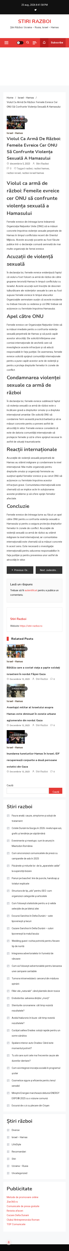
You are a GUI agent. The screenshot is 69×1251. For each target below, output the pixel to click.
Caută (10, 785)
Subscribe (57, 42)
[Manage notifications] (8, 1242)
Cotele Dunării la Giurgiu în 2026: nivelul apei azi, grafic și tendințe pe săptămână (37, 831)
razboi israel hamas (33, 173)
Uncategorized (19, 1173)
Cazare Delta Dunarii (18, 1215)
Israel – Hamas (19, 1137)
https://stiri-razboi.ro (31, 625)
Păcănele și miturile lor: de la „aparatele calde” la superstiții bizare (36, 868)
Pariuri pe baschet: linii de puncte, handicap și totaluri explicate (35, 881)
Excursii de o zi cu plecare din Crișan (30, 1105)
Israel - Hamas (15, 133)
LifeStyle (16, 1144)
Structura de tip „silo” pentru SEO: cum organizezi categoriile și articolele (32, 893)
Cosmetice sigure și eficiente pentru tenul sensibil (33, 1083)
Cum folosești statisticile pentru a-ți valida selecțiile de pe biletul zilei (34, 906)
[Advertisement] (34, 66)
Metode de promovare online (22, 1197)
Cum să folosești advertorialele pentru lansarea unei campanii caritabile (37, 969)
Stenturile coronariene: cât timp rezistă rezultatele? (32, 1008)
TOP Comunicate (16, 1224)
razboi (29, 168)
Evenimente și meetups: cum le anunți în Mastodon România (33, 843)
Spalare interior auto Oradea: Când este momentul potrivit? (32, 1046)
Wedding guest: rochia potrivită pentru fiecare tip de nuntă (36, 944)
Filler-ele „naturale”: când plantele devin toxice (36, 991)
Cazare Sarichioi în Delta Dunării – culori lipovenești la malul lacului (32, 931)
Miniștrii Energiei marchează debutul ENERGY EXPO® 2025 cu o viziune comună (35, 1096)
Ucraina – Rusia (20, 1166)
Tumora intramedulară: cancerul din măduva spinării (35, 981)
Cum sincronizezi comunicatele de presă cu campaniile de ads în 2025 (35, 856)
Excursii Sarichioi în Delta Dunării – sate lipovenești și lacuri (32, 918)
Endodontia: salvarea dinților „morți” (30, 998)
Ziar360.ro (12, 1201)
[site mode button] (20, 42)
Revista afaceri (15, 1210)
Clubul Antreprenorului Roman (23, 1219)
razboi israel (14, 173)
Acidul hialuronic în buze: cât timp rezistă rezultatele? (33, 1021)
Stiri (14, 1158)
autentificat (31, 590)
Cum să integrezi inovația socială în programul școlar (36, 1071)
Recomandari (19, 1151)
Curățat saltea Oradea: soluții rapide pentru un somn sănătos (36, 1033)
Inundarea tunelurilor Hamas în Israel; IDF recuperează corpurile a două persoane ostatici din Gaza (33, 760)
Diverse (16, 1130)
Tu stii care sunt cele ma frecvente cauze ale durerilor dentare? (35, 1058)
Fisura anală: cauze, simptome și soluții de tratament (34, 818)
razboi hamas (41, 168)
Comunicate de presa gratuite (23, 1206)
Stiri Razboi (42, 163)
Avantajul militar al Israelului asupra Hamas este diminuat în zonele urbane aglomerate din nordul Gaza (31, 714)
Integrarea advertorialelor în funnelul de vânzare (32, 956)
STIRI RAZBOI (34, 21)
